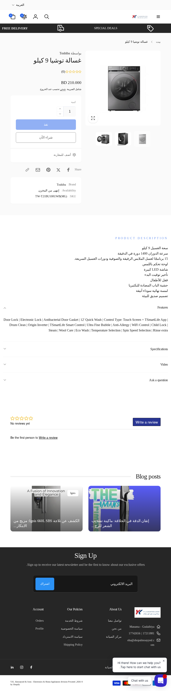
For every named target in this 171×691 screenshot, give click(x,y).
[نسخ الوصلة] (27, 170)
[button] (158, 16)
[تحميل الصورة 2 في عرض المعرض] (123, 139)
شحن (63, 89)
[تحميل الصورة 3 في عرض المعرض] (104, 139)
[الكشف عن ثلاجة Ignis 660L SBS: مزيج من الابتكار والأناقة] (46, 508)
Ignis (73, 493)
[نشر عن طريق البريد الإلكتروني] (37, 169)
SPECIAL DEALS (112, 28)
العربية (20, 4)
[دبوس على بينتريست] (48, 170)
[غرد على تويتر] (58, 170)
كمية (73, 102)
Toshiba (70, 53)
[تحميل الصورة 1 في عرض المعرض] (142, 139)
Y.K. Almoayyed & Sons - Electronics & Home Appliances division (39, 682)
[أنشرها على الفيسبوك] (68, 170)
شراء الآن (46, 137)
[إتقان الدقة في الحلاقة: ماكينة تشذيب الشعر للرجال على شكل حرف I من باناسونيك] (124, 508)
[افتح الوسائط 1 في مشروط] (123, 88)
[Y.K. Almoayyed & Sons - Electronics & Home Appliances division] (148, 616)
